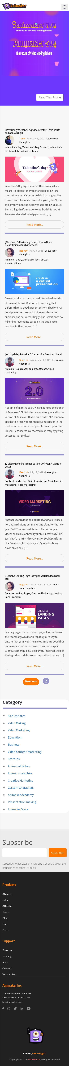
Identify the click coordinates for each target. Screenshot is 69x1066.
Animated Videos (19, 766)
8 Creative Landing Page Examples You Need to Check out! (32, 577)
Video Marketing (19, 730)
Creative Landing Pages (17, 593)
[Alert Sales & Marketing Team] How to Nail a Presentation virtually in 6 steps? (28, 243)
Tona (22, 138)
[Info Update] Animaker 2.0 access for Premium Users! (33, 354)
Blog (5, 917)
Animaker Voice (18, 809)
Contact (6, 968)
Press (5, 929)
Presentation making (22, 802)
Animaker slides (31, 259)
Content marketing (15, 481)
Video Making (17, 723)
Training (7, 956)
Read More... (34, 225)
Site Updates (16, 716)
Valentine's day (13, 147)
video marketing (27, 484)
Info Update (40, 368)
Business (13, 744)
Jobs (5, 899)
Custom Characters (21, 787)
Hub (4, 923)
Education (15, 737)
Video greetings (29, 151)
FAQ (5, 962)
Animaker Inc (34, 1059)
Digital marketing (37, 481)
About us (7, 893)
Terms (5, 911)
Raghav (23, 250)
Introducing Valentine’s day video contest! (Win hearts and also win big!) (32, 131)
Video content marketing (25, 752)
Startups (14, 759)
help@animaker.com (12, 1001)
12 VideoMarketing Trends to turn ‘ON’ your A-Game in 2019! (33, 465)
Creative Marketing (41, 593)
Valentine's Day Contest (35, 147)
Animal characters (20, 773)
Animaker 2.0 (12, 368)
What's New (9, 974)
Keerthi (23, 360)
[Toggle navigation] (64, 7)
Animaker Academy (21, 795)
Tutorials (7, 950)
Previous (31, 681)
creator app (26, 368)
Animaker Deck (13, 259)
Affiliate (7, 905)
